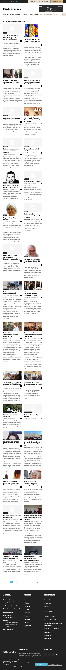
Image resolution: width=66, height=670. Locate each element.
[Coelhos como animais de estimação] (12, 408)
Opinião (25, 36)
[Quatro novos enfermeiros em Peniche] (12, 111)
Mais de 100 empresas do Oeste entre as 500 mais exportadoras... (11, 334)
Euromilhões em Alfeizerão (32, 181)
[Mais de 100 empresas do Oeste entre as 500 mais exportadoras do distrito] (12, 326)
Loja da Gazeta (8, 612)
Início (4, 18)
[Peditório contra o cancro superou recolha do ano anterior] (12, 142)
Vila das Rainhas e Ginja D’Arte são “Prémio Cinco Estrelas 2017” (11, 483)
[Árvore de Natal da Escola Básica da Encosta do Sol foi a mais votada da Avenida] (33, 435)
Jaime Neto (5, 189)
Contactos (47, 638)
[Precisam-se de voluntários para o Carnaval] (12, 509)
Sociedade (5, 77)
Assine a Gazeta (8, 600)
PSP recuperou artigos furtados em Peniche (10, 293)
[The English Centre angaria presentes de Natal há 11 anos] (12, 375)
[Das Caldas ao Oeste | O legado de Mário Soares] (12, 177)
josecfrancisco (27, 264)
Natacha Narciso (6, 41)
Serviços (5, 620)
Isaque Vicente (6, 122)
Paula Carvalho (6, 221)
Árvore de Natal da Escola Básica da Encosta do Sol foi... (32, 444)
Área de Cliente (8, 629)
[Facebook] (45, 654)
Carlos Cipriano (6, 86)
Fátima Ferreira (27, 219)
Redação (25, 45)
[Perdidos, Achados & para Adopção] (33, 408)
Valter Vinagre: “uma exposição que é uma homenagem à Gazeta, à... (32, 483)
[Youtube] (57, 654)
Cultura (5, 32)
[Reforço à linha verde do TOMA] (33, 142)
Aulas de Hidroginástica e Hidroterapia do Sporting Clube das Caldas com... (32, 82)
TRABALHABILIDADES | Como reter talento (11, 443)
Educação (27, 613)
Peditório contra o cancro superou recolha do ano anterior (11, 150)
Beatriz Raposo (6, 386)
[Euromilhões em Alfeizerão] (33, 175)
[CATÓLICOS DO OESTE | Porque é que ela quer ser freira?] (33, 30)
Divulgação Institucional (11, 624)
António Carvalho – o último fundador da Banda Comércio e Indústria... (33, 558)
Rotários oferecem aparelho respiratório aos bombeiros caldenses (33, 517)
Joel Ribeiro (5, 338)
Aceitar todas (40, 664)
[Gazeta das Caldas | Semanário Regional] (18, 8)
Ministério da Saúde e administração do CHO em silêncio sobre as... (11, 82)
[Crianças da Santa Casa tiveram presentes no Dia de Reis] (33, 375)
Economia (26, 289)
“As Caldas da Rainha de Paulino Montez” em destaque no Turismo (10, 37)
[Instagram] (49, 654)
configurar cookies (18, 666)
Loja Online (48, 600)
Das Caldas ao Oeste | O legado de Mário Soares (10, 186)
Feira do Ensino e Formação (12, 609)
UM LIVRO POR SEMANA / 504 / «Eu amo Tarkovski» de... (32, 261)
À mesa (26, 629)
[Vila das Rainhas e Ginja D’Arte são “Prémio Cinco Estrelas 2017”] (12, 474)
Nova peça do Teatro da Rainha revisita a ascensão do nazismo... (32, 120)
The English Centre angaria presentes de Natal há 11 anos (12, 383)
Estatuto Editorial (50, 620)
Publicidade (7, 615)
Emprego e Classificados (11, 622)
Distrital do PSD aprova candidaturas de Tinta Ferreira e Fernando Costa (11, 257)
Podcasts (47, 606)
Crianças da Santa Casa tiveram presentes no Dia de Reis (33, 384)
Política (25, 211)
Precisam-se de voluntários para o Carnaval (12, 516)
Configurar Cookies (55, 664)
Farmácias (7, 626)
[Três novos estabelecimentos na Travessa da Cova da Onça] (33, 285)
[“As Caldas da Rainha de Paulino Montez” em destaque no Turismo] (12, 29)
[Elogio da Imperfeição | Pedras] (12, 209)
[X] (53, 654)
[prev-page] (4, 582)
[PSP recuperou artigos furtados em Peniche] (12, 285)
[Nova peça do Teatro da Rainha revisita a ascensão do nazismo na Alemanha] (33, 111)
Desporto (26, 77)
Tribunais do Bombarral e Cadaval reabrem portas (11, 557)
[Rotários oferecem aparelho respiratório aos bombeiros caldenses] (33, 509)
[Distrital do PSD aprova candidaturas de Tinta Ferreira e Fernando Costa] (12, 249)
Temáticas (27, 619)
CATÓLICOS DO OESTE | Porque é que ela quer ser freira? (32, 41)
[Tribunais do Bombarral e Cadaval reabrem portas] (12, 550)
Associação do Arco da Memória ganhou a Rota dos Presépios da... (33, 334)
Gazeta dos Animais (7, 412)
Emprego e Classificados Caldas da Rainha (11, 439)
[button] (60, 15)
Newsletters (48, 603)
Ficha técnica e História (51, 629)
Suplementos (28, 626)
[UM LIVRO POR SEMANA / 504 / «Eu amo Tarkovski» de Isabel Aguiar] (33, 250)
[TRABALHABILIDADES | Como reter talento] (12, 435)
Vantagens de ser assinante (12, 606)
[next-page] (17, 582)
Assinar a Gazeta (49, 617)
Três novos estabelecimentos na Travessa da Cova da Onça (32, 293)
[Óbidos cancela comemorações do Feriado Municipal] (33, 207)
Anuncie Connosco (10, 617)
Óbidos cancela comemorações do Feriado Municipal (32, 215)
